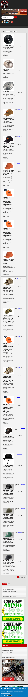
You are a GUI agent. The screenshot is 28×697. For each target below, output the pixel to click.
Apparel (18, 109)
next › (22, 577)
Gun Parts (23, 59)
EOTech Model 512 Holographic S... (9, 655)
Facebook (5, 22)
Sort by (3, 31)
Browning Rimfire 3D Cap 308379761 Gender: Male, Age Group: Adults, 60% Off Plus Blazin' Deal (8, 318)
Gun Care (18, 81)
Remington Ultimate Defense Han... (9, 591)
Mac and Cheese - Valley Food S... (9, 596)
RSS (2, 22)
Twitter (7, 22)
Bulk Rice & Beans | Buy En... (8, 589)
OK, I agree (3, 695)
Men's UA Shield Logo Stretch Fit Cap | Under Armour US (8, 540)
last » (25, 577)
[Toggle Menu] (14, 27)
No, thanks (10, 695)
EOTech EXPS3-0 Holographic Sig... (9, 586)
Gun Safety (23, 428)
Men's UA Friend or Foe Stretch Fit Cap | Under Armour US (8, 492)
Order (11, 31)
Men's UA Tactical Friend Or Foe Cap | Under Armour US (8, 562)
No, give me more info (5, 693)
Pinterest (12, 22)
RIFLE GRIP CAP (7, 91)
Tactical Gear (19, 454)
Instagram (9, 22)
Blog (9, 583)
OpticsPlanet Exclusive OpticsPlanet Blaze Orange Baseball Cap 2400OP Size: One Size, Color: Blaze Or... (8, 201)
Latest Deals (4, 583)
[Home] (4, 4)
